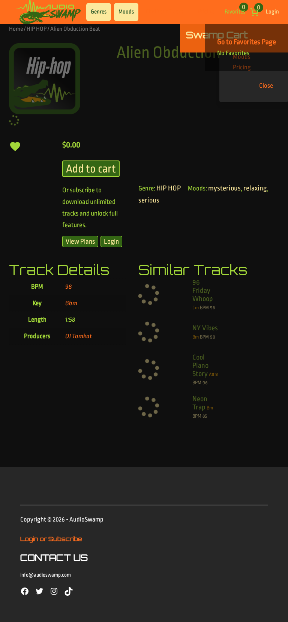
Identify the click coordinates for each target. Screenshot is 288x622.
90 (212, 337)
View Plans (80, 241)
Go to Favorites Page (246, 42)
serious (148, 200)
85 (204, 416)
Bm (195, 337)
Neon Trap (199, 403)
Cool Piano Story (200, 365)
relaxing (255, 188)
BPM (204, 307)
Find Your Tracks (164, 12)
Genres (98, 12)
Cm (195, 307)
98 (68, 286)
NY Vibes (205, 328)
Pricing (206, 12)
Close (266, 85)
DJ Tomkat (78, 336)
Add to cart (91, 168)
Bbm (71, 303)
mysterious (224, 188)
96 (212, 307)
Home (16, 28)
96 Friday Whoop (202, 290)
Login (272, 12)
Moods (126, 12)
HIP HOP (36, 28)
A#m (213, 374)
